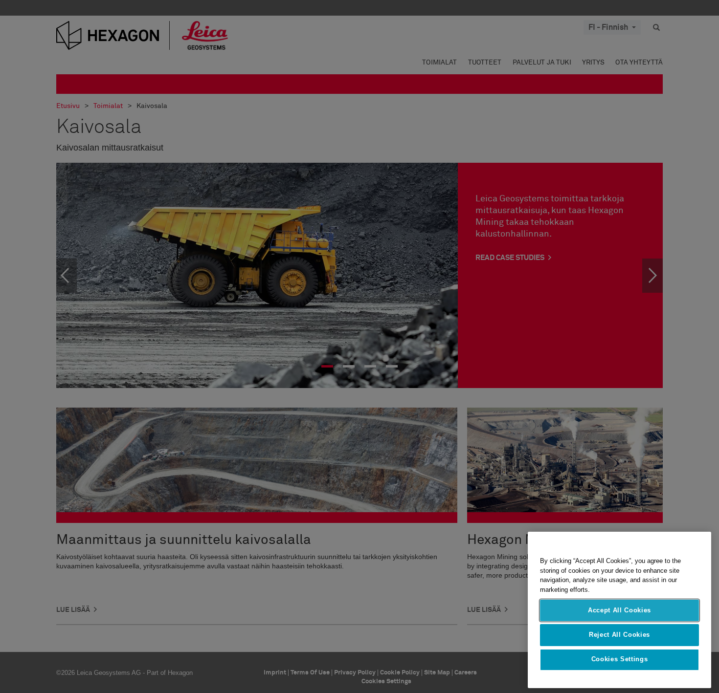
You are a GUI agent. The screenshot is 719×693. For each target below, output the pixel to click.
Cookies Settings (619, 659)
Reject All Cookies (619, 634)
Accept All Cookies (619, 610)
